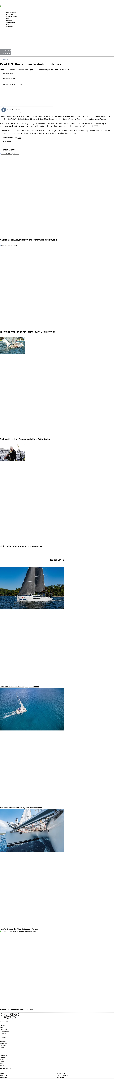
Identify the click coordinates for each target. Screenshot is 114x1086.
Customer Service (4, 1031)
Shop (7, 24)
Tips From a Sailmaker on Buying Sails (16, 1009)
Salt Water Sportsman (62, 1075)
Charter (9, 20)
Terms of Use (3, 1043)
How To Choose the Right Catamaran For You (19, 929)
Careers (2, 1047)
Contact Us (3, 1045)
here (19, 137)
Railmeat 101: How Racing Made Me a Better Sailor (25, 439)
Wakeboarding (61, 1077)
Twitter (2, 1059)
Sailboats (9, 14)
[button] (57, 89)
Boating (2, 1073)
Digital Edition (4, 1029)
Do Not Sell (3, 1033)
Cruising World (61, 1073)
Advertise (9, 26)
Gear (7, 18)
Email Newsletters (4, 1055)
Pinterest (2, 1061)
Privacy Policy (3, 1041)
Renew (1, 1027)
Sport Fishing (3, 1077)
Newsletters (10, 22)
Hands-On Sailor (11, 16)
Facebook (2, 1057)
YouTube (2, 1065)
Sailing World (3, 1075)
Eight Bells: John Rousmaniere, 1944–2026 (21, 546)
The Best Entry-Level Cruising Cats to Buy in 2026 (21, 808)
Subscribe (2, 1025)
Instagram (2, 1063)
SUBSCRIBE (8, 50)
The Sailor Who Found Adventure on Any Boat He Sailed (27, 332)
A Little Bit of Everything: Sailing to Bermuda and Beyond (28, 240)
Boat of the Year (11, 12)
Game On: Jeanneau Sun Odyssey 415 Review (19, 686)
